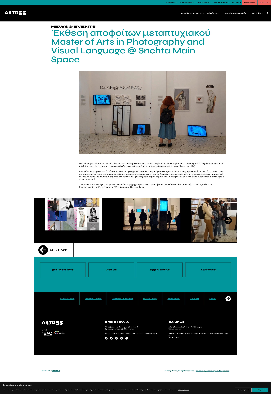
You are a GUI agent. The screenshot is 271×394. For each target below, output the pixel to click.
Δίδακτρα (208, 269)
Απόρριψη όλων (243, 390)
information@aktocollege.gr (146, 333)
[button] (228, 220)
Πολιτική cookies (183, 390)
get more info (63, 269)
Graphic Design (67, 298)
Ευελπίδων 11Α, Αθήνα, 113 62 (191, 327)
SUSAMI (56, 371)
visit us (111, 269)
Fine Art (194, 298)
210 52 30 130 (176, 329)
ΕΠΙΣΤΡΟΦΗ (59, 250)
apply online (160, 269)
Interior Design (93, 298)
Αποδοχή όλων (260, 390)
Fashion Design (150, 298)
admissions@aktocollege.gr (123, 329)
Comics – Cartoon (122, 298)
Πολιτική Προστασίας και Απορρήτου (212, 371)
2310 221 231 (176, 337)
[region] (135, 388)
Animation (173, 298)
